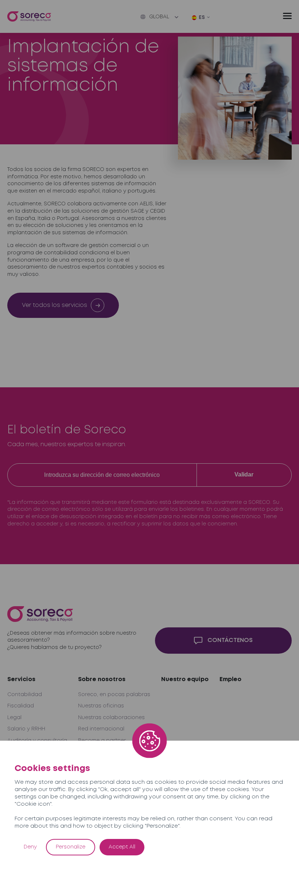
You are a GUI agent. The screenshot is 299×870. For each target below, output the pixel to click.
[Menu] (287, 16)
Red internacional (101, 729)
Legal (14, 717)
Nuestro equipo (185, 679)
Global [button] (159, 17)
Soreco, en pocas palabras (114, 694)
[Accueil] (29, 16)
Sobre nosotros (101, 679)
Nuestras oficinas (101, 706)
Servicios (21, 679)
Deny (30, 847)
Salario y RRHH (26, 729)
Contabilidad (24, 694)
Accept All (122, 847)
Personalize (70, 847)
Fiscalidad (20, 706)
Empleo (230, 679)
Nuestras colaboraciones (111, 717)
